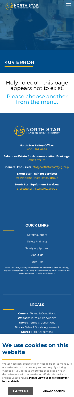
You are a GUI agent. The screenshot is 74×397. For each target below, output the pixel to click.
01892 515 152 (37, 160)
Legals (37, 305)
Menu (68, 5)
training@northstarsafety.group (37, 178)
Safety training (37, 241)
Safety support (37, 235)
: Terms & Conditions (37, 318)
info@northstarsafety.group (50, 167)
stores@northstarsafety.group (37, 189)
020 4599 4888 (37, 149)
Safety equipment (37, 248)
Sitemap (37, 261)
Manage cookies (54, 391)
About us (37, 255)
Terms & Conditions (37, 313)
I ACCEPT (20, 391)
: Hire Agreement (37, 332)
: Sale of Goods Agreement (37, 327)
